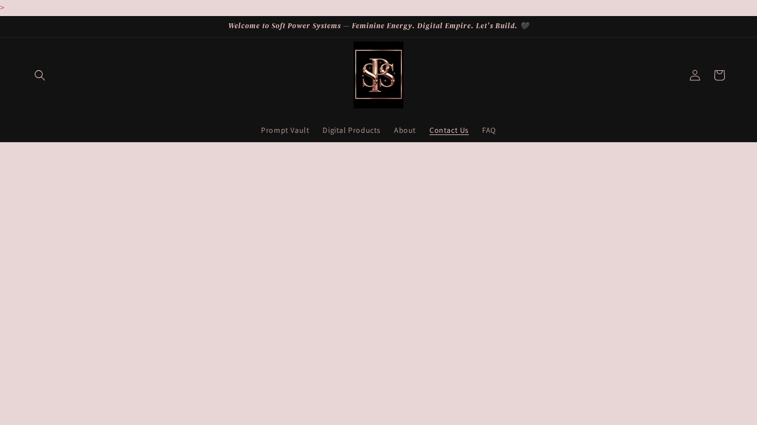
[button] (40, 75)
